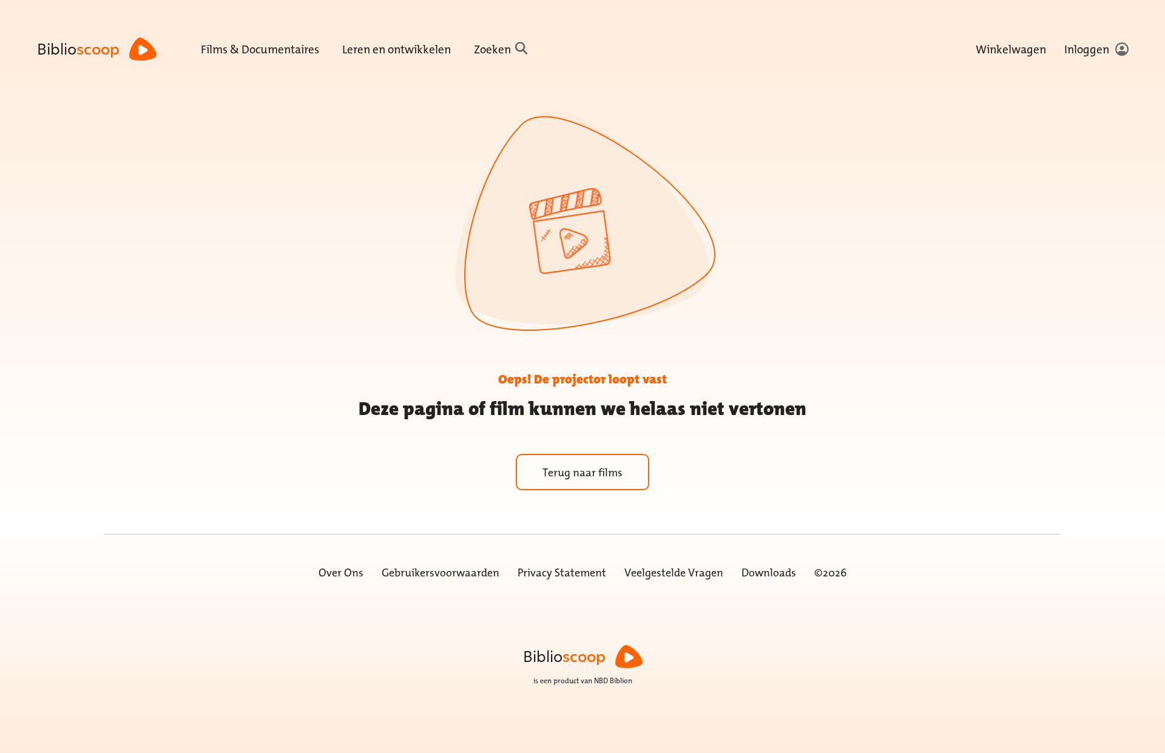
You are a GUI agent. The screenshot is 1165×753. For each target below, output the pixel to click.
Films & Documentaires (260, 49)
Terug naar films (582, 472)
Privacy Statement (562, 572)
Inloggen (1086, 49)
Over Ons (341, 572)
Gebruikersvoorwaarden (440, 572)
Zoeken (492, 49)
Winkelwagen (1011, 49)
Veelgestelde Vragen (673, 572)
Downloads (768, 572)
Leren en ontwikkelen (396, 49)
